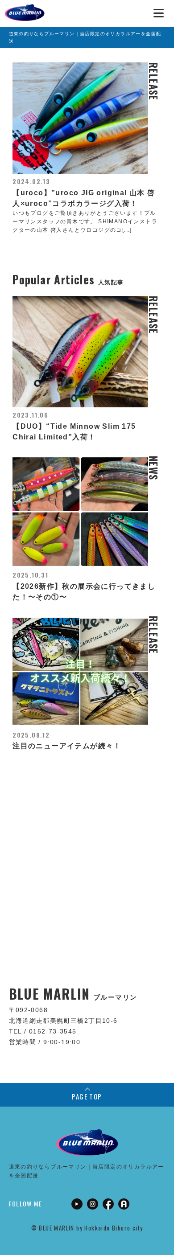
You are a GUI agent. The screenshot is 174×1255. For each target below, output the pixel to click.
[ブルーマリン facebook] (108, 1204)
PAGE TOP (87, 1096)
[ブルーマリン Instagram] (92, 1204)
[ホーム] (24, 8)
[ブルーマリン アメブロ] (123, 1204)
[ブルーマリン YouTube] (77, 1204)
